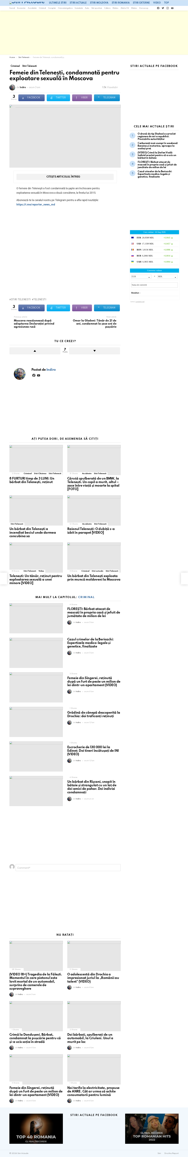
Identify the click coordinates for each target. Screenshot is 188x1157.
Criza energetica (65, 8)
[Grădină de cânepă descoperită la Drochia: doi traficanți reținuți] (36, 722)
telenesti (39, 300)
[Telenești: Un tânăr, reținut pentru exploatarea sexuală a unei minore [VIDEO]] (36, 557)
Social (12, 8)
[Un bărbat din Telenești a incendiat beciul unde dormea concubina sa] (36, 510)
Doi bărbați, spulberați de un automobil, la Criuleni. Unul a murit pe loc (90, 1038)
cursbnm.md (139, 301)
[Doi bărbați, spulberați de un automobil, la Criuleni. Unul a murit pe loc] (94, 1016)
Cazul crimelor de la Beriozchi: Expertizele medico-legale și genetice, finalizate (90, 643)
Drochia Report (171, 1153)
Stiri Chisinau (40, 474)
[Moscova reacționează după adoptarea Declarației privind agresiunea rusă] (3, 578)
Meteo (115, 8)
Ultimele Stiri (57, 3)
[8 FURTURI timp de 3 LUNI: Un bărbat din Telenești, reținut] (36, 460)
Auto (87, 8)
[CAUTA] (181, 8)
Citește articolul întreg (63, 177)
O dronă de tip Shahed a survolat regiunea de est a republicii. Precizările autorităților (157, 136)
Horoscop (143, 8)
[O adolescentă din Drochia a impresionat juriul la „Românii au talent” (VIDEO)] (94, 956)
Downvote (94, 350)
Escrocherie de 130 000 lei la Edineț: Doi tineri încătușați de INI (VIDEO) (93, 751)
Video (157, 3)
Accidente (32, 8)
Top (166, 3)
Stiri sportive (96, 8)
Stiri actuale (78, 3)
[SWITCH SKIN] (177, 8)
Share (13, 108)
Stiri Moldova (99, 3)
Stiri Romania (121, 3)
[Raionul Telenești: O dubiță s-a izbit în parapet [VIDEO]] (94, 510)
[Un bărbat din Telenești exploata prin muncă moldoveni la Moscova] (94, 557)
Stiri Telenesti (55, 474)
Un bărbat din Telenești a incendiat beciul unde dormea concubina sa (32, 532)
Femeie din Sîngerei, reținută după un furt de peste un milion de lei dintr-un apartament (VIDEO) (93, 682)
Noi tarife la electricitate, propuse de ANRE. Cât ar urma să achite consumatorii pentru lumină (93, 1091)
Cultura (107, 8)
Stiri (159, 1153)
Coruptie (52, 8)
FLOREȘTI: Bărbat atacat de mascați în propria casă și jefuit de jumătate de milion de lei (93, 612)
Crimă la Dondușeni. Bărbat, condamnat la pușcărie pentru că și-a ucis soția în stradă (35, 1038)
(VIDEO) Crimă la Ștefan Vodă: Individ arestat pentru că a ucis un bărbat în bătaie (157, 155)
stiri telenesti (21, 300)
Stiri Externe (141, 3)
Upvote (34, 350)
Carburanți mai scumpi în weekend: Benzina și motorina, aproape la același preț (158, 146)
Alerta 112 (125, 8)
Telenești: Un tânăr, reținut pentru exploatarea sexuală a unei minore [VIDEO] (35, 580)
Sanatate (79, 8)
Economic (21, 8)
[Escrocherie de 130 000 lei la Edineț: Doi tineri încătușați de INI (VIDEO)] (36, 756)
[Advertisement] (94, 32)
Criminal (42, 8)
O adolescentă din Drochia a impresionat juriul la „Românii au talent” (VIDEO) (93, 978)
